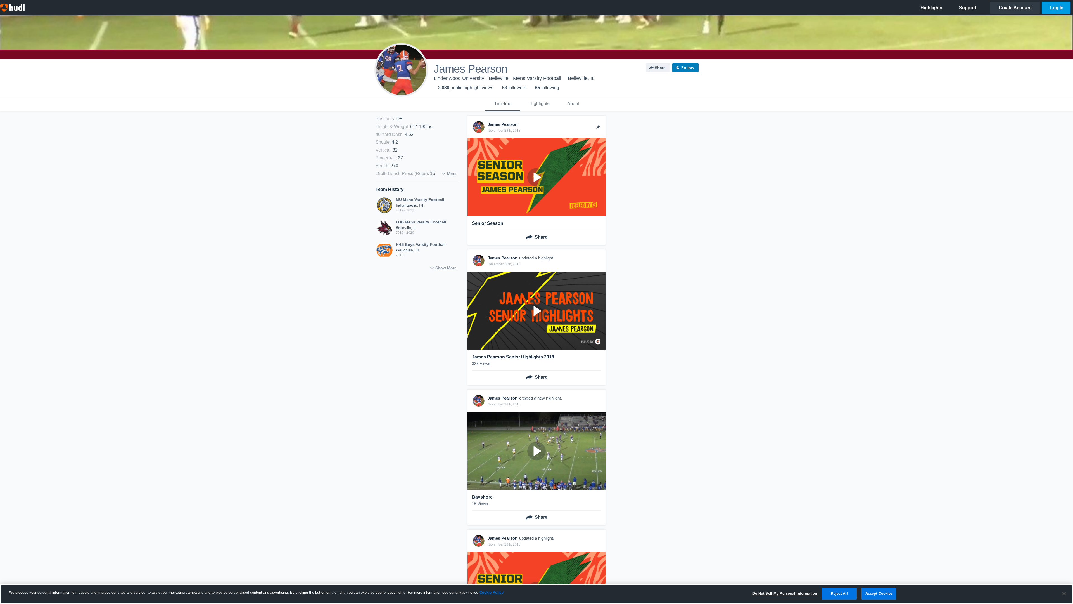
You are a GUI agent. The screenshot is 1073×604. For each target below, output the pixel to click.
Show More (446, 268)
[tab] (502, 104)
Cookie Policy (491, 592)
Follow (687, 67)
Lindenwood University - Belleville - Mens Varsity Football (497, 78)
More (452, 173)
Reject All (839, 593)
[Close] (1064, 594)
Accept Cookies (879, 593)
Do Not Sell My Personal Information (784, 593)
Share (660, 67)
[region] (536, 594)
